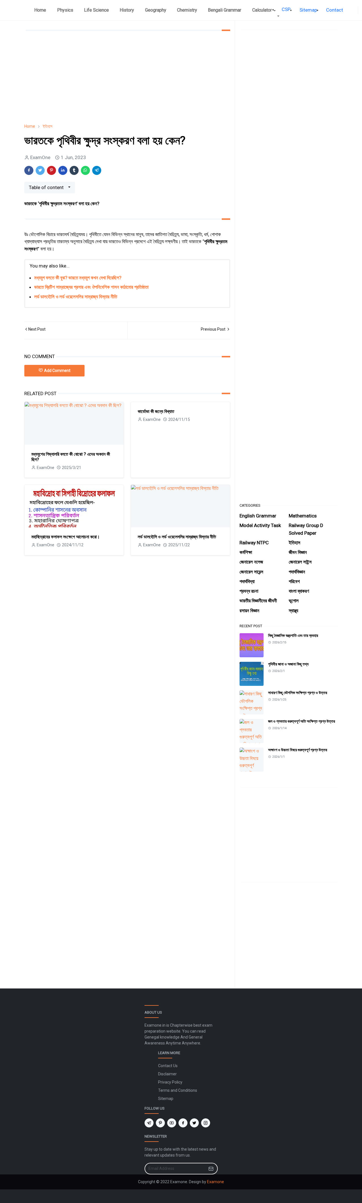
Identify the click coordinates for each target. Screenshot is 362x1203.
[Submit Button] (211, 1168)
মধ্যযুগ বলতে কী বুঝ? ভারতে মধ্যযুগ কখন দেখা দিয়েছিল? (77, 278)
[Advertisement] (127, 77)
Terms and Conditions (177, 1090)
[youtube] (171, 1122)
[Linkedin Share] (62, 170)
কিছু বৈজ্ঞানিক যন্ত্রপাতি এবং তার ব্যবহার (293, 635)
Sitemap (165, 1098)
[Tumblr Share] (74, 170)
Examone (215, 1182)
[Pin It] (51, 170)
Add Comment (57, 370)
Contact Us (168, 1065)
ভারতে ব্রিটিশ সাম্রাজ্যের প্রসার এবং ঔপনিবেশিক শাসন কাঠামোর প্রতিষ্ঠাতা (91, 287)
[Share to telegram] (96, 170)
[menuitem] (40, 10)
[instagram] (205, 1122)
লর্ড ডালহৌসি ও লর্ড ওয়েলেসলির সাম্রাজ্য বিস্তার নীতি (75, 296)
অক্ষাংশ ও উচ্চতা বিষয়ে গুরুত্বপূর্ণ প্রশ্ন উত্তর (297, 750)
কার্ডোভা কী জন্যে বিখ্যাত (156, 411)
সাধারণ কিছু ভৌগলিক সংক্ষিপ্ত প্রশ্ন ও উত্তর (297, 692)
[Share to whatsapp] (85, 170)
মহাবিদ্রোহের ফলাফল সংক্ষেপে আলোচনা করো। (65, 537)
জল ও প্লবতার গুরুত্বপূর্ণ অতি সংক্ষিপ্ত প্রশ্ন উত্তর (301, 721)
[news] (350, 10)
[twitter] (194, 1122)
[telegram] (149, 1122)
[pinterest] (160, 1122)
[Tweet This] (40, 170)
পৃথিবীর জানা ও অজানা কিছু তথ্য (288, 664)
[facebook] (354, 10)
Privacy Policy (170, 1082)
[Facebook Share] (28, 170)
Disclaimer (167, 1074)
